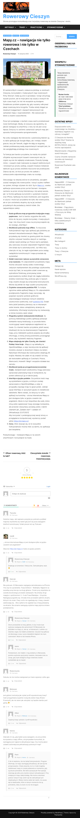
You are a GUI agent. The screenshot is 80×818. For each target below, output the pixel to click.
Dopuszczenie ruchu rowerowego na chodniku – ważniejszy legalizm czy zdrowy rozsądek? (65, 130)
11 (33, 54)
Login (48, 486)
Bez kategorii (24, 35)
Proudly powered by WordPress (52, 813)
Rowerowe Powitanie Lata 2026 (65, 166)
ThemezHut (58, 815)
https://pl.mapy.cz (16, 549)
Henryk (24, 621)
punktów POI (38, 302)
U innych (58, 255)
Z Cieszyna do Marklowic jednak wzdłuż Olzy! (64, 184)
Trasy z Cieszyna (61, 251)
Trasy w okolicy (61, 248)
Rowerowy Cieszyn (26, 16)
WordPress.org (60, 276)
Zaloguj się (59, 266)
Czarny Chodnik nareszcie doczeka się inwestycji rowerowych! (65, 159)
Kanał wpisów (60, 269)
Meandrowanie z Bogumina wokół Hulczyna (65, 152)
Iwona (24, 757)
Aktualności (7, 35)
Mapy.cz (40, 185)
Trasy (24, 28)
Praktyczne (38, 28)
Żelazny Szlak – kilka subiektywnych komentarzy (65, 220)
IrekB (23, 562)
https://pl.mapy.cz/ (21, 421)
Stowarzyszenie (57, 28)
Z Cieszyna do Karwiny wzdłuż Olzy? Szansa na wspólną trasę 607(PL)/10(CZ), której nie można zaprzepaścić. (65, 142)
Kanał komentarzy (62, 273)
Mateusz (24, 716)
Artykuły (11, 28)
